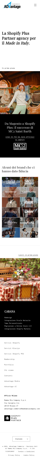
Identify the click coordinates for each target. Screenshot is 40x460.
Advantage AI (10, 386)
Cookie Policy (29, 455)
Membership (9, 359)
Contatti (8, 376)
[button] (35, 5)
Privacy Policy (14, 455)
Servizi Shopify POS (14, 354)
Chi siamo (9, 370)
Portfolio (9, 365)
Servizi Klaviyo (12, 348)
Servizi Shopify (12, 343)
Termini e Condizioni (26, 451)
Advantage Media (12, 381)
